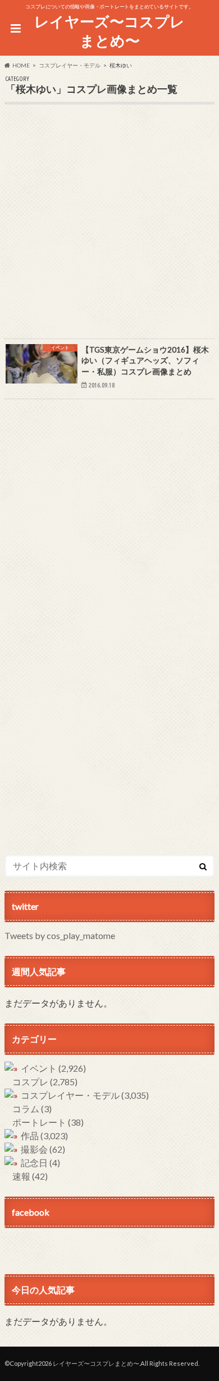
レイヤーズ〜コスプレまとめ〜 (109, 31)
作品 (44, 1135)
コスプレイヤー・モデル (85, 1095)
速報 (30, 1176)
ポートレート (48, 1122)
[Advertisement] (109, 229)
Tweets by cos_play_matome (59, 935)
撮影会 (43, 1149)
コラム (32, 1108)
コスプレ (44, 1081)
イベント (53, 1068)
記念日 (40, 1162)
